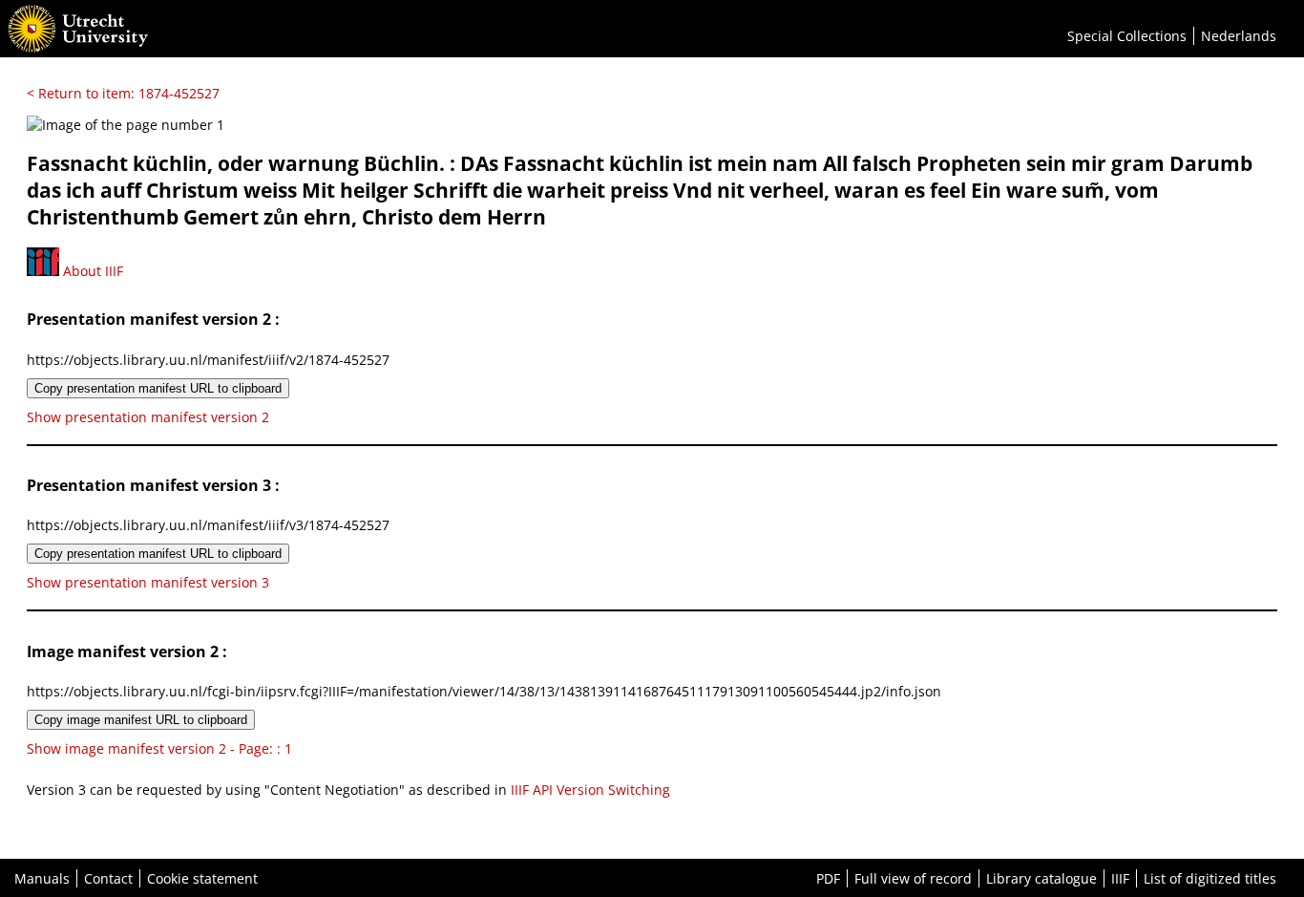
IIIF (1120, 878)
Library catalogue (1041, 878)
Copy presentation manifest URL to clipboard (158, 388)
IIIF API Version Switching (590, 789)
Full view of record (913, 878)
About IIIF (91, 271)
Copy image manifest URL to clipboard (140, 720)
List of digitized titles (1210, 878)
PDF (828, 878)
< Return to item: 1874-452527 (123, 93)
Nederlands (1238, 36)
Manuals (42, 878)
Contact (108, 878)
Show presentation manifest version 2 (148, 417)
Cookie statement (202, 878)
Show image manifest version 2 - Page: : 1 (159, 748)
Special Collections (1127, 36)
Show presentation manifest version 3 (148, 582)
